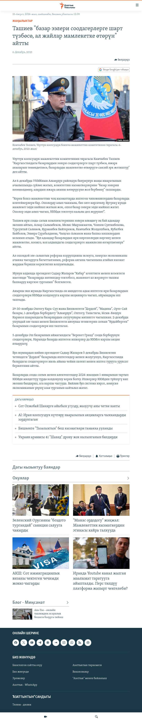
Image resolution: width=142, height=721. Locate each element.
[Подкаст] (88, 642)
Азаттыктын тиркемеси (87, 665)
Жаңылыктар (22, 21)
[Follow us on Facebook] (15, 642)
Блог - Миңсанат (28, 602)
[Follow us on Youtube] (32, 642)
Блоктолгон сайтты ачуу (27, 665)
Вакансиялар (81, 671)
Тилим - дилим (21, 704)
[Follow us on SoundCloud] (55, 642)
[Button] (122, 60)
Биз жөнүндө (20, 671)
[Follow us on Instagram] (64, 642)
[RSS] (80, 642)
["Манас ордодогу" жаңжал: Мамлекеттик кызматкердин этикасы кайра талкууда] (101, 500)
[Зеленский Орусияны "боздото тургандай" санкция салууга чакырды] (40, 500)
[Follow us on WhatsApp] (72, 642)
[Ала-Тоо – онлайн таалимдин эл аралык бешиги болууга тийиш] (22, 614)
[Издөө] (96, 716)
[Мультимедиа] (45, 716)
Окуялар (20, 478)
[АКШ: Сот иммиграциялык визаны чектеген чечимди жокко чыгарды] (40, 553)
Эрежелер (18, 678)
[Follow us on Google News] (48, 642)
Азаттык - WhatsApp (24, 685)
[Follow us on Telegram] (40, 642)
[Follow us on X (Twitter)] (23, 642)
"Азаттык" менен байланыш (90, 678)
